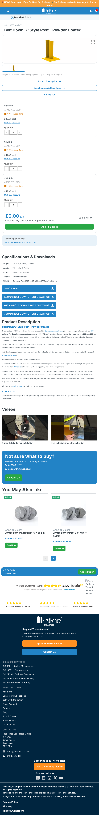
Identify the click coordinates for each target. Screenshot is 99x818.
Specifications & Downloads (47, 88)
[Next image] (53, 558)
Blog (5, 712)
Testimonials (9, 724)
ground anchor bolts (9, 355)
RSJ (92, 331)
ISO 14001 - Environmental (15, 670)
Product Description (47, 81)
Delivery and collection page (72, 2)
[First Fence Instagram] (49, 778)
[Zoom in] (93, 42)
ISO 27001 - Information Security (19, 678)
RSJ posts (17, 367)
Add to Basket (87, 572)
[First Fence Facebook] (38, 778)
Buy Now (11, 545)
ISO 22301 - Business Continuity (18, 674)
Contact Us (13, 477)
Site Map (7, 806)
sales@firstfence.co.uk (19, 469)
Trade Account (10, 704)
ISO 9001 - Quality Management (18, 666)
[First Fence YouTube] (61, 778)
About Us (7, 691)
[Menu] (3, 11)
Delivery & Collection (13, 700)
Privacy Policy (10, 802)
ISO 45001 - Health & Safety (16, 682)
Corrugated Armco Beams (54, 331)
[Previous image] (45, 558)
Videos (47, 94)
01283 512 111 (15, 465)
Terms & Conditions (13, 810)
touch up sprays (17, 386)
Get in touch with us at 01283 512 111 (21, 242)
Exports (6, 708)
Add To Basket (49, 226)
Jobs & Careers (10, 716)
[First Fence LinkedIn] (44, 778)
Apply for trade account (49, 643)
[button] (8, 11)
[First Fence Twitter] (55, 778)
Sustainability (9, 720)
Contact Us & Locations (14, 696)
